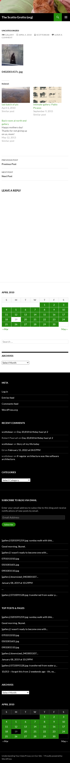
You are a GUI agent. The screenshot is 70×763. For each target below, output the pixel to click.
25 (6, 324)
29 (44, 324)
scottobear (42, 34)
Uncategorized (10, 30)
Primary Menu (66, 17)
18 (6, 319)
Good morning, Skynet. (13, 546)
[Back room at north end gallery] (17, 131)
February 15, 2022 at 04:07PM (24, 450)
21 (35, 319)
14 (35, 314)
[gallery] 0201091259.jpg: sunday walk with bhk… (28, 540)
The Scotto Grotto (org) (17, 17)
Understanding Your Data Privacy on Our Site (22, 756)
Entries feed (8, 397)
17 (63, 314)
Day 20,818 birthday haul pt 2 (32, 431)
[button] (12, 55)
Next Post (7, 174)
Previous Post (10, 162)
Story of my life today (28, 444)
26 (16, 324)
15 (44, 314)
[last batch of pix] (16, 95)
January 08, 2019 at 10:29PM (17, 582)
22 (44, 319)
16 (54, 314)
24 (63, 319)
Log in (5, 391)
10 (63, 309)
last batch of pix (10, 104)
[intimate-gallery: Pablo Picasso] (47, 95)
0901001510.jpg (10, 570)
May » (64, 329)
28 (35, 324)
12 (16, 314)
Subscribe (8, 524)
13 (25, 314)
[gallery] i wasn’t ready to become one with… (25, 552)
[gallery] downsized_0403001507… (20, 576)
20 (25, 319)
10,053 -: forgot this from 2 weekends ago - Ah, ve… (28, 671)
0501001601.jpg (10, 564)
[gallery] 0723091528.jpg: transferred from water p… (29, 595)
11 (6, 314)
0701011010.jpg (10, 558)
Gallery (9, 34)
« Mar (5, 329)
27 (25, 324)
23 (54, 319)
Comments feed (10, 403)
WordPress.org (10, 409)
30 (54, 324)
